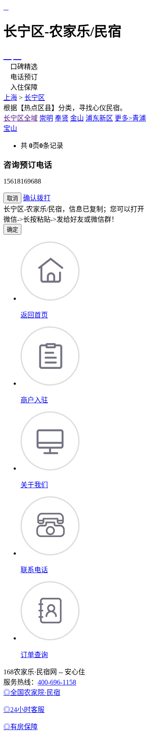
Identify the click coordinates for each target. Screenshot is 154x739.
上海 (10, 97)
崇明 (46, 118)
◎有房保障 (20, 726)
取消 (12, 198)
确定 (12, 229)
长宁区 (34, 97)
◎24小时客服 (23, 709)
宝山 (10, 128)
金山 (77, 118)
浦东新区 (99, 118)
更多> (123, 118)
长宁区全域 (20, 118)
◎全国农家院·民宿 (31, 692)
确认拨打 (36, 198)
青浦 (139, 118)
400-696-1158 (57, 682)
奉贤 (61, 118)
